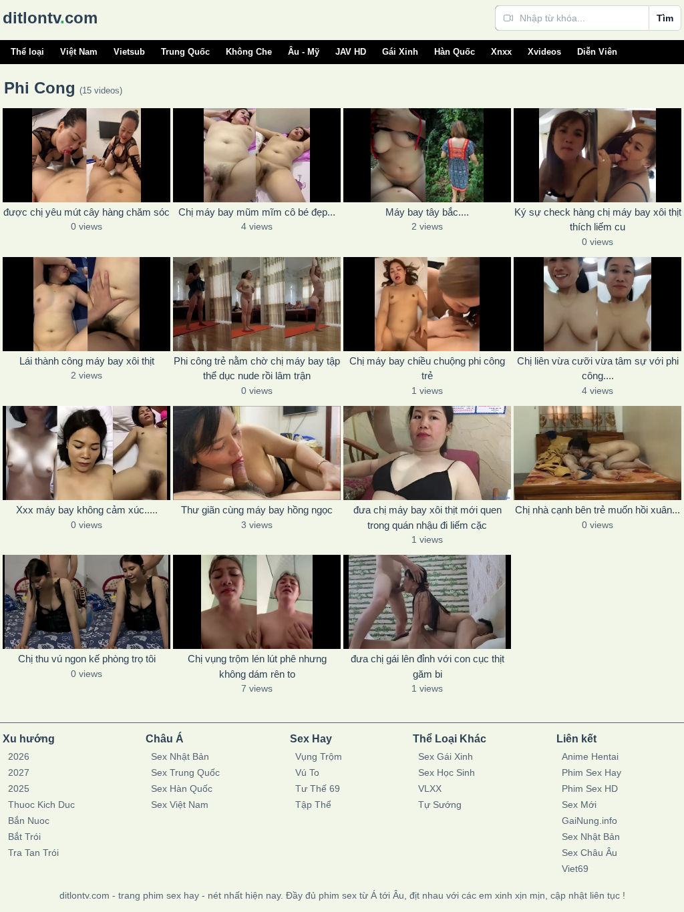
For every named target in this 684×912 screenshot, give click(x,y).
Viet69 (575, 868)
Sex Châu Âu (589, 852)
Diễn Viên (597, 52)
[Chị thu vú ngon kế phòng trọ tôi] (86, 602)
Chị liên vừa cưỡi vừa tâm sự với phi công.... (598, 368)
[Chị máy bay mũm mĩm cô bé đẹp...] (257, 155)
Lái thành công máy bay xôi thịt (86, 361)
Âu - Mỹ (303, 52)
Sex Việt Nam (179, 804)
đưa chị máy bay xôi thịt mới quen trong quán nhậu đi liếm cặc (427, 517)
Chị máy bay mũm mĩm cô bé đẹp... (256, 212)
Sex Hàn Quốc (181, 788)
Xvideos (544, 52)
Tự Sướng (440, 804)
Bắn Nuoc (28, 820)
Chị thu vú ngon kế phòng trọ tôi (87, 658)
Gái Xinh (400, 52)
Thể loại (27, 52)
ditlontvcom (50, 18)
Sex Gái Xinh (445, 756)
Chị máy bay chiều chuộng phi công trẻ (427, 368)
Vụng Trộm (318, 756)
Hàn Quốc (454, 52)
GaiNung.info (589, 820)
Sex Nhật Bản (180, 756)
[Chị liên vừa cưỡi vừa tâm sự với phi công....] (597, 304)
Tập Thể (313, 804)
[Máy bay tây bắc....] (427, 155)
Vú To (307, 772)
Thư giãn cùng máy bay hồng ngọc (257, 509)
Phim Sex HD (590, 788)
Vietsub (129, 52)
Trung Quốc (185, 52)
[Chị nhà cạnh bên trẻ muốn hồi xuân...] (597, 453)
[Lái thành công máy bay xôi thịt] (86, 304)
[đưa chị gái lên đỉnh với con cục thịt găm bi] (427, 602)
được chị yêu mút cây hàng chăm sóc (86, 212)
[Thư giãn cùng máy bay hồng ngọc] (257, 453)
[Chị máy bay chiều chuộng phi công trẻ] (427, 304)
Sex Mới (579, 804)
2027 (18, 772)
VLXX (430, 788)
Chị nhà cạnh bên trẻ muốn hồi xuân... (597, 509)
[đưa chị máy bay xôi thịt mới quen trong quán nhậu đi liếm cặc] (427, 453)
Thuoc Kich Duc (41, 804)
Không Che (249, 52)
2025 (18, 788)
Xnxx (501, 52)
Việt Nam (79, 52)
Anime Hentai (590, 756)
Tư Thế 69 (317, 788)
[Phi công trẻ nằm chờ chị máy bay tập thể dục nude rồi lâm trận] (257, 304)
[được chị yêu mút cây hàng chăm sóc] (86, 155)
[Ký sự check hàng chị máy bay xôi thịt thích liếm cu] (597, 155)
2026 (18, 756)
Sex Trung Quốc (185, 772)
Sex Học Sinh (446, 772)
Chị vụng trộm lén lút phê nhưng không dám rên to (257, 666)
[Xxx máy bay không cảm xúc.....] (86, 453)
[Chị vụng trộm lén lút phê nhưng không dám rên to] (257, 602)
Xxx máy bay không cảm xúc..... (87, 509)
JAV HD (350, 52)
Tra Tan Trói (33, 852)
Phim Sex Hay (591, 772)
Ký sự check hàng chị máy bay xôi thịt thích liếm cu (597, 219)
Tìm (665, 18)
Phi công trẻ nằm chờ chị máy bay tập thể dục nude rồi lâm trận (257, 368)
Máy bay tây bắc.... (427, 212)
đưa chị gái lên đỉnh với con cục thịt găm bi (427, 666)
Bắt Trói (24, 836)
